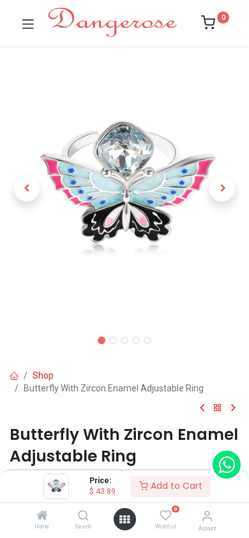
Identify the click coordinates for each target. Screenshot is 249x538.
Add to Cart (175, 485)
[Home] (42, 516)
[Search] (83, 516)
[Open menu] (124, 519)
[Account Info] (207, 516)
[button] (27, 188)
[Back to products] (217, 408)
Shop (43, 375)
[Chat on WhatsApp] (227, 465)
